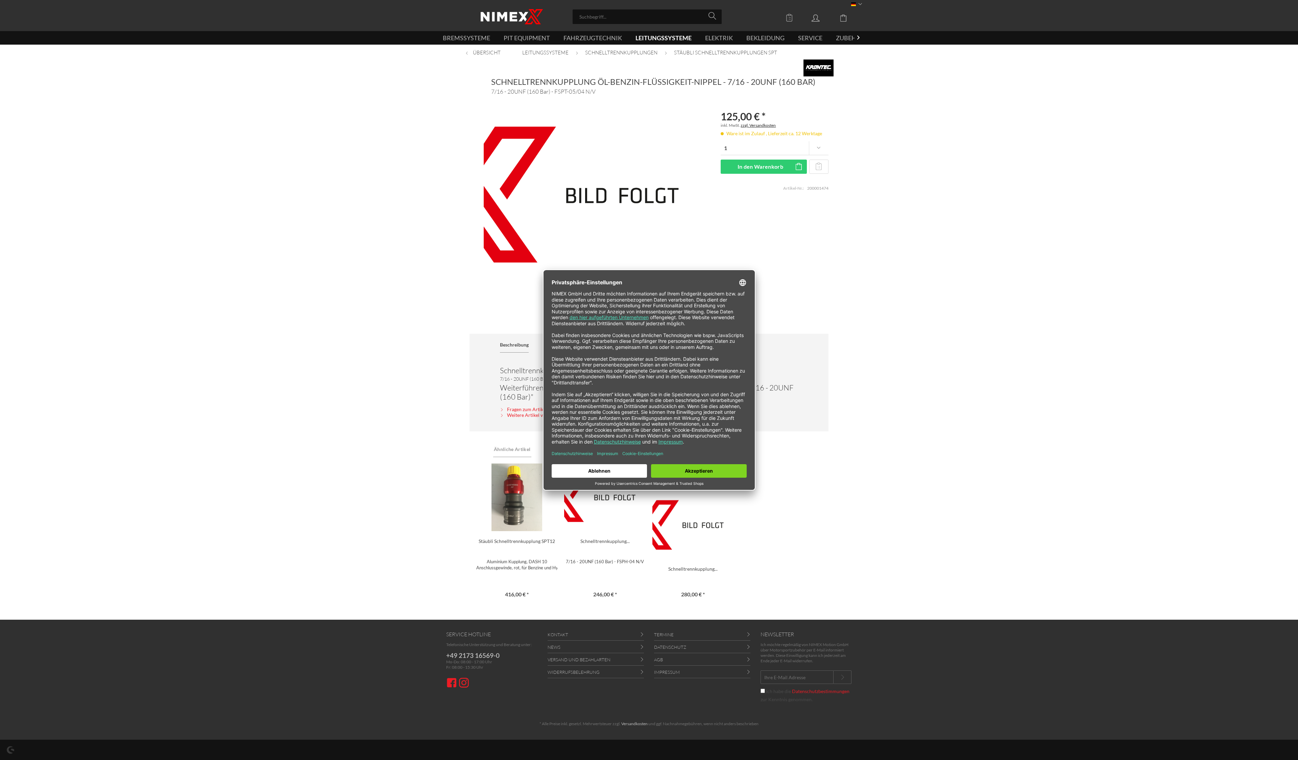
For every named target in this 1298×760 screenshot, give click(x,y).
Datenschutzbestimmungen (820, 691)
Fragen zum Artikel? (527, 409)
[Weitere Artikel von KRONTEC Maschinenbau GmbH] (818, 68)
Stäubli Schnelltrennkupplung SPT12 (517, 541)
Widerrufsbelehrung (574, 672)
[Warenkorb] (848, 17)
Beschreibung (514, 345)
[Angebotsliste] (791, 17)
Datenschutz (670, 647)
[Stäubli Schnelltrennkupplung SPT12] (517, 497)
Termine (664, 634)
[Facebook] (452, 683)
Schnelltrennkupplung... (605, 541)
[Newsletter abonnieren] (842, 677)
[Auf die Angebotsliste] (818, 167)
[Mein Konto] (822, 17)
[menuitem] (647, 16)
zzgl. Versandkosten (758, 125)
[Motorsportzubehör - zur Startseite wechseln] (512, 16)
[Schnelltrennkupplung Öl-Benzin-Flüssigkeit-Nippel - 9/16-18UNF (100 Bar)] (693, 525)
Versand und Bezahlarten (579, 659)
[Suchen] (713, 16)
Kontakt (558, 634)
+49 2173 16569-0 (473, 655)
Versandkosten (634, 723)
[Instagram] (464, 683)
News (554, 647)
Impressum (667, 672)
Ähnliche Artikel (512, 449)
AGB (658, 659)
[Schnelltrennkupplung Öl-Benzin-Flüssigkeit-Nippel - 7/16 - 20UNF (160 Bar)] (605, 497)
